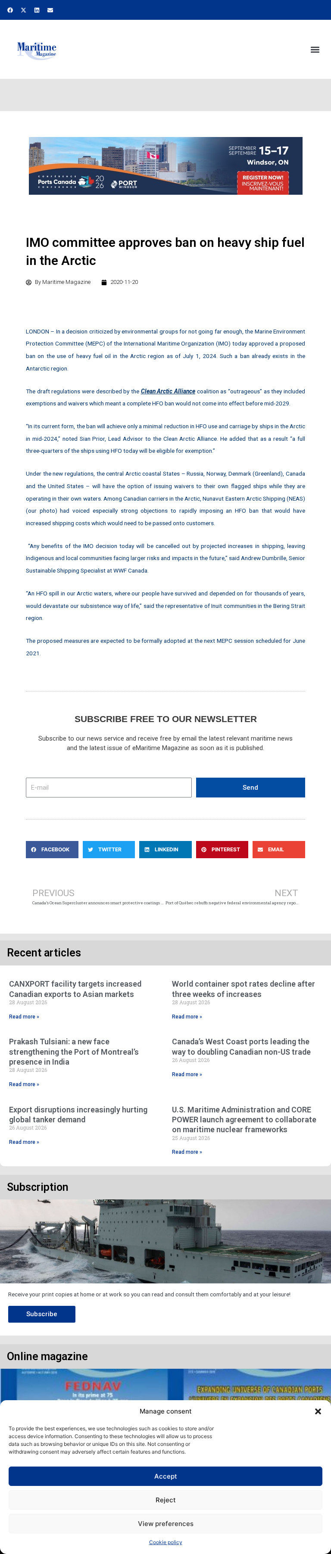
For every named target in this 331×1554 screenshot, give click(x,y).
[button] (318, 1411)
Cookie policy (165, 1542)
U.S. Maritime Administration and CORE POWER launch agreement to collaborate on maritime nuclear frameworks (244, 1119)
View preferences (166, 1524)
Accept (165, 1476)
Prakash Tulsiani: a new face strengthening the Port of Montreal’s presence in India (74, 1051)
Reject (166, 1500)
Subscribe (41, 1314)
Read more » (24, 1017)
